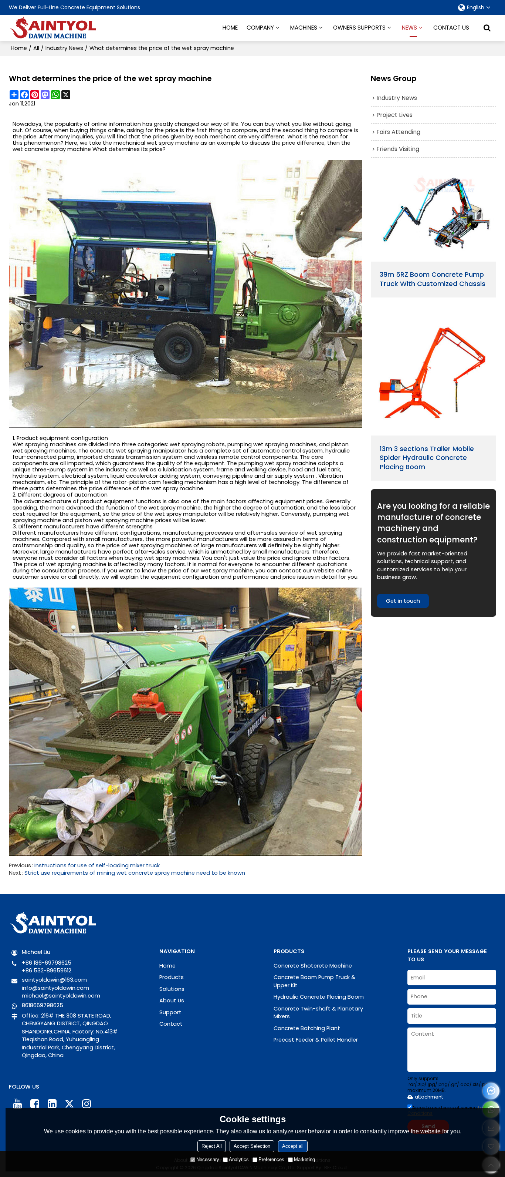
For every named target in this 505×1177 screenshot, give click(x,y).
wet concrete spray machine (52, 149)
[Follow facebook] (34, 1104)
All (36, 48)
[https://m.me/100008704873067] (491, 1091)
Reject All (211, 1146)
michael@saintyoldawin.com (61, 995)
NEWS (409, 27)
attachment (429, 1096)
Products (171, 977)
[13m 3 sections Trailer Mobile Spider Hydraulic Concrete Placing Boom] (433, 373)
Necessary (207, 1159)
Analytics (239, 1159)
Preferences (271, 1159)
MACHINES (303, 27)
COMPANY (260, 27)
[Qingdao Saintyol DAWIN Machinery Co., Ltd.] (53, 28)
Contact (171, 1024)
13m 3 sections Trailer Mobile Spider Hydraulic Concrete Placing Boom (427, 458)
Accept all (293, 1146)
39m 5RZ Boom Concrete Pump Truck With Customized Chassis (432, 279)
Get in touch (403, 601)
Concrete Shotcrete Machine (313, 965)
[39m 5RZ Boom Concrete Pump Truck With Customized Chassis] (433, 216)
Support (170, 1012)
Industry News (64, 48)
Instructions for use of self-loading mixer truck (97, 865)
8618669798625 (42, 1005)
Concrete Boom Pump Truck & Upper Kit (314, 981)
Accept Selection (252, 1146)
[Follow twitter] (69, 1104)
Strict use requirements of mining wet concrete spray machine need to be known (134, 873)
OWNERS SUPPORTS (359, 27)
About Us (171, 1000)
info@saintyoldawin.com (55, 988)
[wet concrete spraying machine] (185, 294)
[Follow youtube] (17, 1104)
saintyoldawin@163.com (54, 979)
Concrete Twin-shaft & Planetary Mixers (318, 1012)
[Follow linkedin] (52, 1104)
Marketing (304, 1159)
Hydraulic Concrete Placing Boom (319, 997)
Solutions (171, 989)
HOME (230, 27)
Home (19, 48)
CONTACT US (451, 27)
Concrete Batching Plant (307, 1028)
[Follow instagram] (87, 1104)
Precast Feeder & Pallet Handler (316, 1039)
